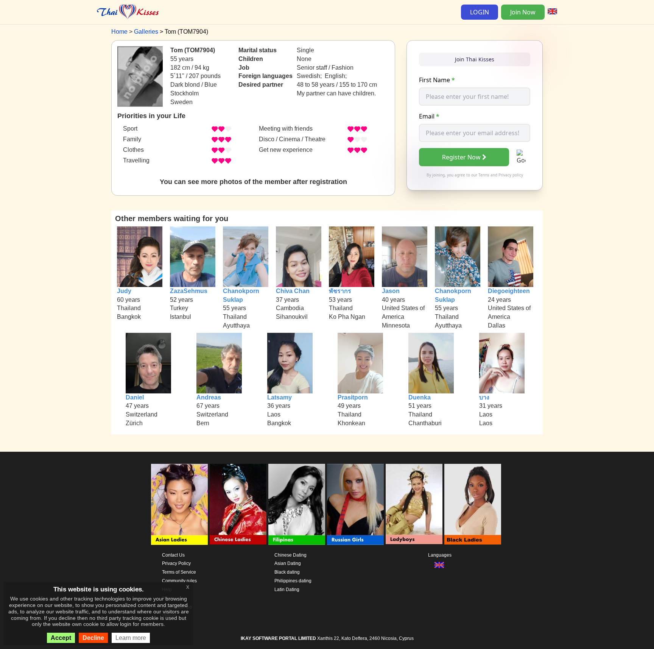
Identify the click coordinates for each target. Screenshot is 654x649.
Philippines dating (292, 580)
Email (429, 116)
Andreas (208, 397)
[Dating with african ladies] (472, 504)
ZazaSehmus (188, 291)
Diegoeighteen (509, 291)
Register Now (461, 157)
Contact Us (173, 555)
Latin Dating (286, 589)
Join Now (523, 12)
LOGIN (479, 12)
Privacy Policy (176, 563)
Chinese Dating (290, 555)
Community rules (179, 580)
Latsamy (279, 397)
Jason (391, 291)
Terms (483, 175)
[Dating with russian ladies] (355, 504)
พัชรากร (340, 291)
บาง (484, 397)
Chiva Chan (293, 291)
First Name (437, 80)
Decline (93, 638)
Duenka (419, 397)
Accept (61, 638)
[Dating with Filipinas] (296, 504)
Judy (124, 291)
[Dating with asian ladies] (179, 504)
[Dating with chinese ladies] (238, 504)
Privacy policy (510, 175)
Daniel (135, 397)
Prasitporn (353, 397)
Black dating (287, 572)
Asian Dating (287, 563)
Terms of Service (179, 572)
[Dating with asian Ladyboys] (414, 504)
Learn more (130, 638)
